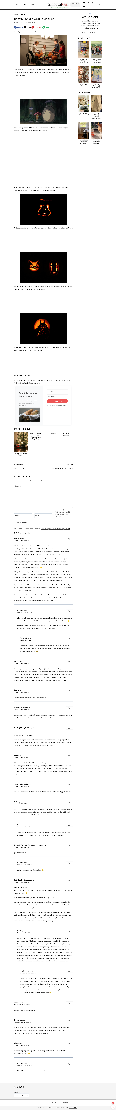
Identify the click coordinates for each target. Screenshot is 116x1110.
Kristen (18, 23)
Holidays (23, 14)
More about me (89, 32)
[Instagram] (92, 2)
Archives (17, 1092)
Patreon (33, 4)
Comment (19, 486)
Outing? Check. (19, 466)
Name (17, 515)
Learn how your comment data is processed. (55, 529)
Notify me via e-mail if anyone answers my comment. (62, 514)
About (50, 1103)
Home (16, 14)
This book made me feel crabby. (62, 466)
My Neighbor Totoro (27, 72)
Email (37, 515)
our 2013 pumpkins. (37, 350)
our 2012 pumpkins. (24, 375)
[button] (29, 415)
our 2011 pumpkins (61, 380)
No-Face (55, 228)
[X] (88, 2)
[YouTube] (84, 6)
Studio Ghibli (43, 69)
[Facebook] (84, 2)
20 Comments (35, 23)
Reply (69, 538)
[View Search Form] (100, 4)
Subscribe (75, 4)
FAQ (25, 4)
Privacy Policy (73, 1108)
